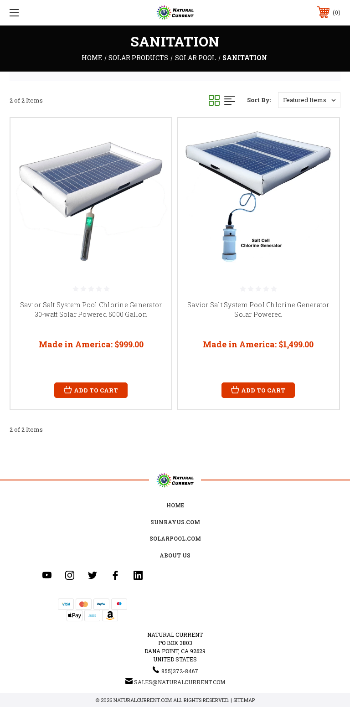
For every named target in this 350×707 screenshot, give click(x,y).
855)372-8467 (179, 671)
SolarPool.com (175, 538)
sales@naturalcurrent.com (179, 682)
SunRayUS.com (175, 522)
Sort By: (259, 100)
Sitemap (244, 700)
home (175, 505)
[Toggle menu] (43, 12)
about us (175, 555)
